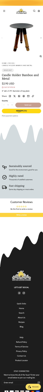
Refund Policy (21, 342)
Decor (11, 63)
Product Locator (21, 360)
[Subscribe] (39, 382)
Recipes (21, 322)
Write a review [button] (21, 215)
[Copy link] (33, 96)
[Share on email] (28, 96)
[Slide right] (40, 38)
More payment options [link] (10, 116)
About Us (21, 317)
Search (21, 313)
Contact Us (21, 356)
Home (4, 63)
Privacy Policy (21, 351)
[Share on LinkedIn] (19, 96)
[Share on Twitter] (14, 96)
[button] (34, 11)
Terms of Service (21, 347)
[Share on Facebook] (10, 96)
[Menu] (4, 11)
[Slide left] (2, 38)
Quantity (5, 101)
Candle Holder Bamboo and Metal (17, 65)
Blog (21, 327)
